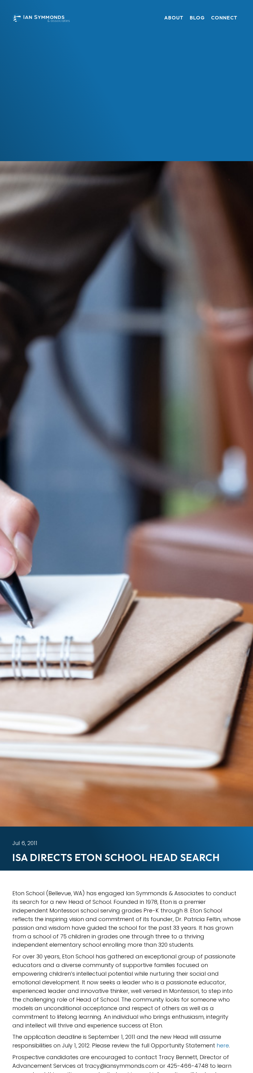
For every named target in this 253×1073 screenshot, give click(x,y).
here (223, 1045)
